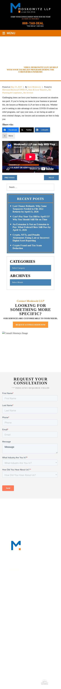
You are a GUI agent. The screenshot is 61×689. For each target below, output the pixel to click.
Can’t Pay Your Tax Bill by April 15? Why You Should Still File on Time (31, 218)
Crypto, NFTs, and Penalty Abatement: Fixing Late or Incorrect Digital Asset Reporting (31, 238)
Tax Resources (36, 508)
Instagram (41, 587)
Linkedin (26, 587)
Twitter (34, 587)
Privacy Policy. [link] (31, 681)
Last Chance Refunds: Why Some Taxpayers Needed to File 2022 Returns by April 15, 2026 (30, 209)
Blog (51, 508)
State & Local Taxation (37, 90)
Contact (30, 512)
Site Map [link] (18, 681)
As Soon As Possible (30, 19)
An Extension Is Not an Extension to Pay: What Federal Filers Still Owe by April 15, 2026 (32, 227)
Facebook (19, 587)
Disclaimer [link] (53, 677)
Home (12, 505)
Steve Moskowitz (34, 87)
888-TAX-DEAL (33, 23)
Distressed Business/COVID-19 (14, 90)
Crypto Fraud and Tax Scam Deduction (27, 246)
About (22, 505)
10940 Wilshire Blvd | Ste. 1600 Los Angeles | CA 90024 (30, 624)
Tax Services (28, 93)
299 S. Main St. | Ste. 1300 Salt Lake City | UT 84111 (28, 641)
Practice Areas (16, 508)
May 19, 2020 (16, 87)
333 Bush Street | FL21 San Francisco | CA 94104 (28, 606)
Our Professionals (40, 505)
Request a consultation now (30, 325)
